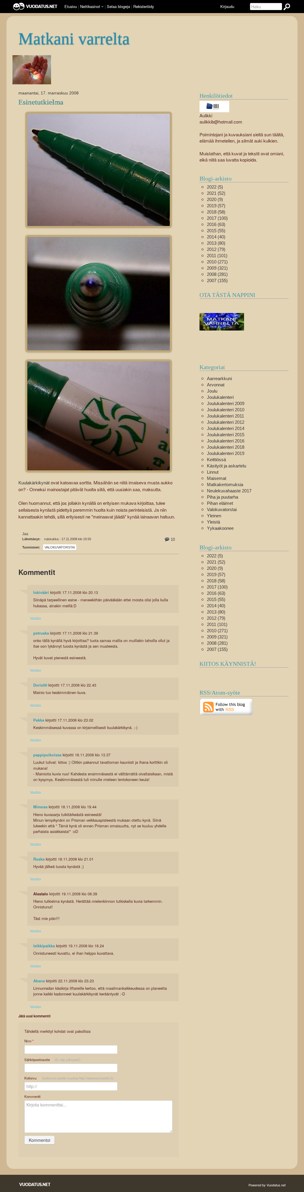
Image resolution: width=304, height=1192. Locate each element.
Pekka (38, 720)
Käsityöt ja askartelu (226, 465)
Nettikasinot (90, 6)
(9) (215, 199)
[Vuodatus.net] (35, 1184)
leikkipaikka (44, 945)
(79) (216, 249)
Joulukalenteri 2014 (225, 428)
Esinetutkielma (40, 102)
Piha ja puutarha (222, 496)
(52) (216, 193)
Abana (39, 981)
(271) (217, 261)
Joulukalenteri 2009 (225, 403)
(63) (216, 224)
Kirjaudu (227, 6)
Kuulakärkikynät (34, 482)
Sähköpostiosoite (52, 1059)
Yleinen (214, 515)
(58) (216, 211)
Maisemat (216, 478)
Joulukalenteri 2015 (225, 434)
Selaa (118, 6)
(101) (217, 255)
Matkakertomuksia (225, 484)
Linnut (212, 472)
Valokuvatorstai (60, 547)
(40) (216, 236)
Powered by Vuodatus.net (267, 1184)
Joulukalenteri (220, 397)
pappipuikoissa (47, 755)
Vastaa (35, 618)
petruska (41, 633)
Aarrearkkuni (219, 378)
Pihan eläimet (220, 503)
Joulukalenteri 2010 (225, 409)
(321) (217, 268)
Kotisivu (68, 1078)
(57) (216, 205)
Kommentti (32, 1096)
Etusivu (70, 6)
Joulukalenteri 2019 (225, 453)
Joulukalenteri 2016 (225, 440)
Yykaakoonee (220, 528)
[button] (102, 6)
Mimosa (40, 807)
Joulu (212, 390)
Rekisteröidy (143, 6)
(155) (217, 280)
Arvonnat (215, 384)
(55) (216, 230)
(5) (215, 186)
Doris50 (40, 685)
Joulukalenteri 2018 (225, 447)
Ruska (39, 859)
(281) (217, 274)
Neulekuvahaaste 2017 (229, 490)
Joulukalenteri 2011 (225, 415)
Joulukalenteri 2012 (225, 422)
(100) (217, 218)
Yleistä (213, 521)
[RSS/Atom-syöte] (226, 706)
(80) (216, 243)
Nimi (29, 1041)
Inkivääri (41, 592)
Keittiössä (216, 459)
